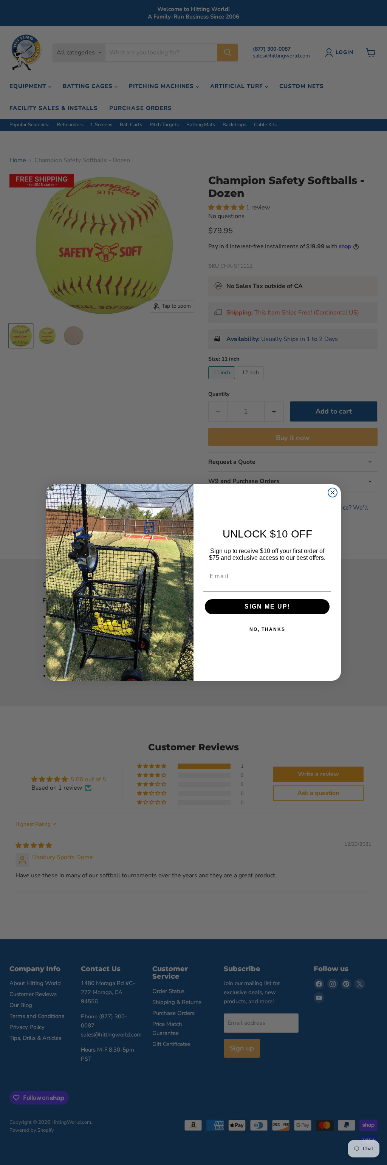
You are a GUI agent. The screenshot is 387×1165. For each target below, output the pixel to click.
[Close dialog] (332, 492)
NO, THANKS (267, 629)
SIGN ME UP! (267, 606)
